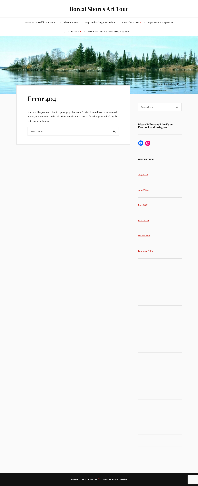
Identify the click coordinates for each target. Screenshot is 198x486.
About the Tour (71, 22)
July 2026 (143, 174)
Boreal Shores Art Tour (99, 8)
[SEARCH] (114, 131)
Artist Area (73, 31)
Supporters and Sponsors (160, 22)
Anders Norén (119, 479)
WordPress (91, 479)
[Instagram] (147, 143)
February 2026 (145, 250)
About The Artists (130, 22)
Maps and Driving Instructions (100, 22)
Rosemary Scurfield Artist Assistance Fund (109, 31)
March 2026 (144, 235)
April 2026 (143, 220)
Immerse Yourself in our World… (41, 22)
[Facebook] (140, 143)
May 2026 (143, 205)
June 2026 (143, 189)
